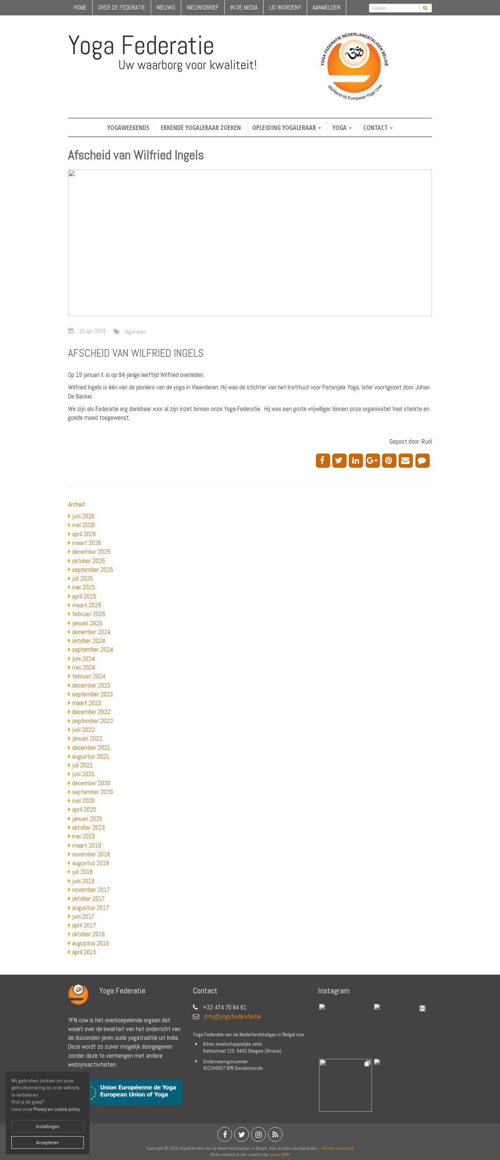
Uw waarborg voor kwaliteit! (187, 64)
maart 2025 (86, 605)
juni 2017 (83, 916)
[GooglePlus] (374, 460)
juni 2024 (83, 659)
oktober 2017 (88, 898)
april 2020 (84, 809)
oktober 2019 (88, 827)
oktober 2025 (88, 561)
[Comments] (423, 460)
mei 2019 (83, 836)
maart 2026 (86, 543)
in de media (244, 7)
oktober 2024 (88, 641)
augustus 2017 (90, 908)
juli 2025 (82, 578)
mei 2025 (83, 587)
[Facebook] (324, 460)
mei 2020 (83, 801)
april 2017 (84, 925)
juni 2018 (83, 881)
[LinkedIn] (357, 460)
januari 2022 (87, 738)
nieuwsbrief (203, 7)
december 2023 (91, 685)
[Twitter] (340, 460)
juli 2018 (82, 872)
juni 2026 (83, 516)
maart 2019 (86, 845)
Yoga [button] (340, 127)
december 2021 (91, 748)
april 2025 (84, 596)
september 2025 (92, 570)
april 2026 (84, 534)
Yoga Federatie (141, 45)
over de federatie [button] (121, 7)
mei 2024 (83, 667)
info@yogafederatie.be (232, 1016)
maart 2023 (86, 703)
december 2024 (91, 632)
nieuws (166, 7)
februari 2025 (88, 614)
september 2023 (92, 694)
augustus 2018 (90, 863)
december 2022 (91, 712)
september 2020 (92, 792)
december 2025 (91, 552)
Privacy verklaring (338, 1148)
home (80, 7)
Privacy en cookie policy (56, 1109)
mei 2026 (83, 525)
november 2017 (91, 890)
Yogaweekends (128, 127)
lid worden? (285, 7)
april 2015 (84, 952)
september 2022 (92, 721)
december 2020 (91, 783)
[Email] (407, 460)
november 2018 (91, 854)
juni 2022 (83, 730)
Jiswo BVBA (279, 1154)
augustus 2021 (90, 756)
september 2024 (92, 649)
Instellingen (48, 1126)
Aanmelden (326, 7)
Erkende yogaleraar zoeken (201, 127)
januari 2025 (87, 623)
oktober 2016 (88, 934)
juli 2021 (82, 765)
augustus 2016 (90, 943)
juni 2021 (83, 774)
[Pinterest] (390, 460)
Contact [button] (376, 127)
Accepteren (47, 1142)
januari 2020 (87, 819)
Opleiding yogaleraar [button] (284, 127)
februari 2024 (88, 676)
